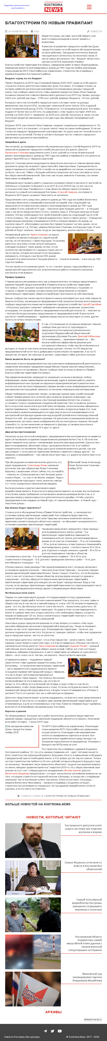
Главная (26, 796)
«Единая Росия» (78, 646)
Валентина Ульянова (17, 152)
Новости (96, 31)
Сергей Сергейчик (91, 304)
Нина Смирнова (47, 646)
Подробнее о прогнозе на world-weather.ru (21, 5)
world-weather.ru (18, 8)
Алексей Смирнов (67, 192)
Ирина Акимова (39, 234)
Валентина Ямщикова (17, 773)
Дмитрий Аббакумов (88, 336)
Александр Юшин (37, 465)
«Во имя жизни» (72, 770)
